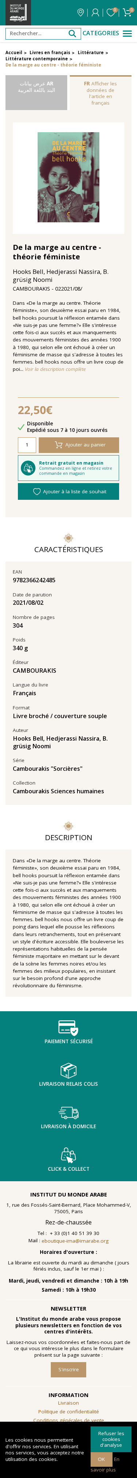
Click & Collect (69, 1169)
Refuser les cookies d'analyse (111, 1439)
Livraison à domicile (68, 1126)
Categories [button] (101, 33)
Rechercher (72, 34)
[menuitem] (68, 1420)
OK (101, 1459)
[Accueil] (18, 12)
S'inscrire (68, 1369)
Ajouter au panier (85, 444)
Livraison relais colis (68, 1084)
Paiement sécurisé (69, 1041)
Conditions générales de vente (68, 1420)
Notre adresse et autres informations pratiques (80, 13)
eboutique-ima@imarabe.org (75, 1241)
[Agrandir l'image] (69, 178)
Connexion (95, 13)
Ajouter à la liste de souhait (74, 491)
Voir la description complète (55, 369)
